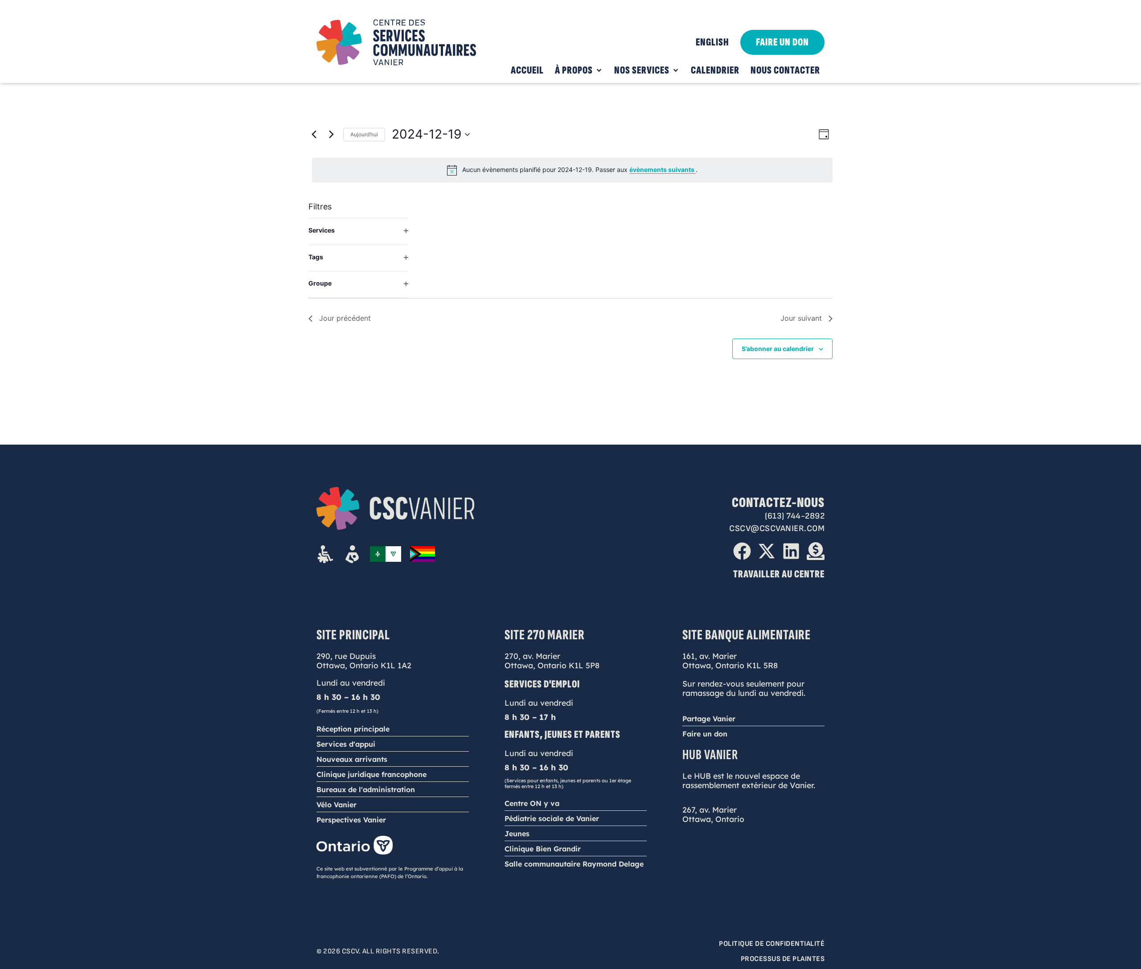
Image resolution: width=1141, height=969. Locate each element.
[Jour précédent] (313, 134)
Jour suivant (801, 318)
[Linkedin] (791, 551)
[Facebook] (742, 551)
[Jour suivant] (331, 134)
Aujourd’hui (364, 134)
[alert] (572, 170)
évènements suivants (662, 169)
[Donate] (816, 551)
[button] (578, 70)
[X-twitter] (767, 551)
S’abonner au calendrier (778, 348)
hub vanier (710, 755)
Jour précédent (345, 318)
